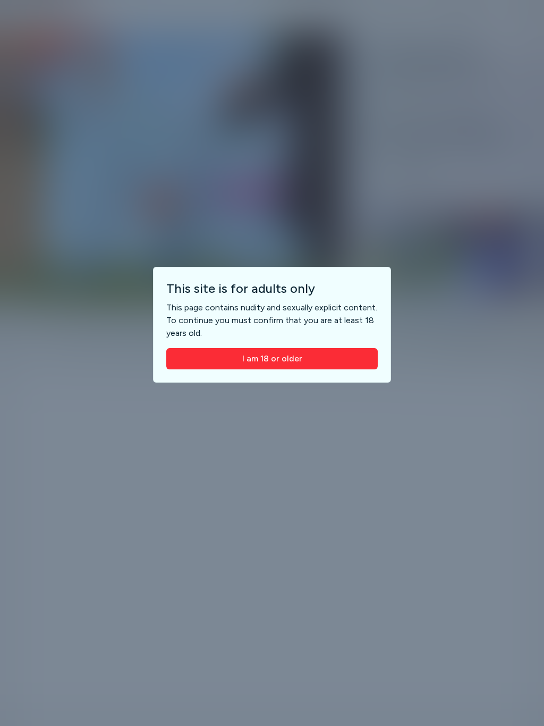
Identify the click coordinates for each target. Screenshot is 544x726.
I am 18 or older (272, 358)
